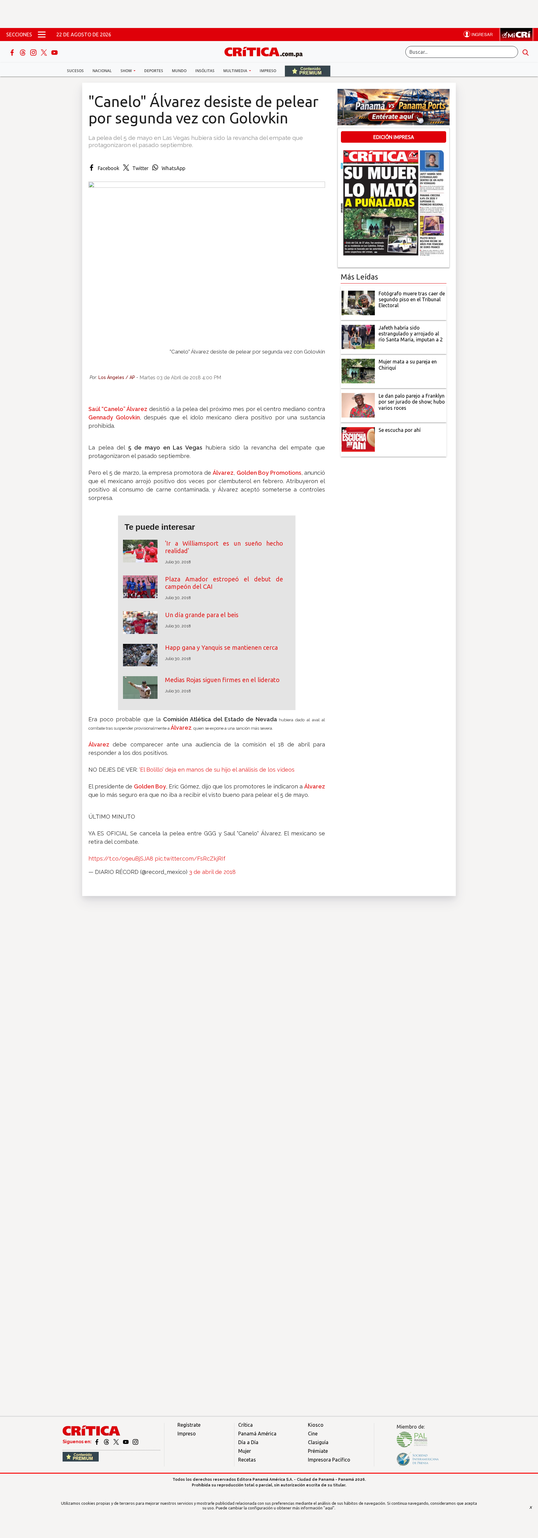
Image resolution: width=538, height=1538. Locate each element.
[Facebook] (12, 52)
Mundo (179, 70)
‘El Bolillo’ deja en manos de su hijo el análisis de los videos (217, 769)
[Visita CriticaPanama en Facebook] (97, 1441)
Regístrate (189, 1425)
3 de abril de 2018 (212, 872)
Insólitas (205, 70)
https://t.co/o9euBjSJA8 (120, 858)
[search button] (526, 52)
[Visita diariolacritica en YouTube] (126, 1441)
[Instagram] (34, 52)
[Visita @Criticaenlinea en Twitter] (107, 1441)
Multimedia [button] (235, 70)
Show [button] (126, 70)
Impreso (268, 70)
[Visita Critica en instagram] (135, 1441)
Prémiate (318, 1451)
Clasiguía (318, 1442)
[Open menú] (41, 34)
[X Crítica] (44, 52)
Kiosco (315, 1425)
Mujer (244, 1451)
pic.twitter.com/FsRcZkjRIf (190, 858)
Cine (313, 1433)
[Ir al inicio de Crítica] (266, 51)
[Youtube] (54, 52)
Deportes (153, 70)
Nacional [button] (102, 70)
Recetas (247, 1459)
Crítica (245, 1425)
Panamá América (257, 1433)
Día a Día (248, 1442)
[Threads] (23, 52)
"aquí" (328, 1508)
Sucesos (75, 70)
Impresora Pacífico (329, 1459)
